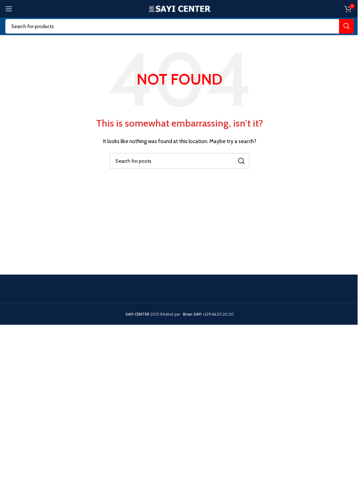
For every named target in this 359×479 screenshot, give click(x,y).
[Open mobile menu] (9, 9)
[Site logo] (179, 8)
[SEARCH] (346, 26)
